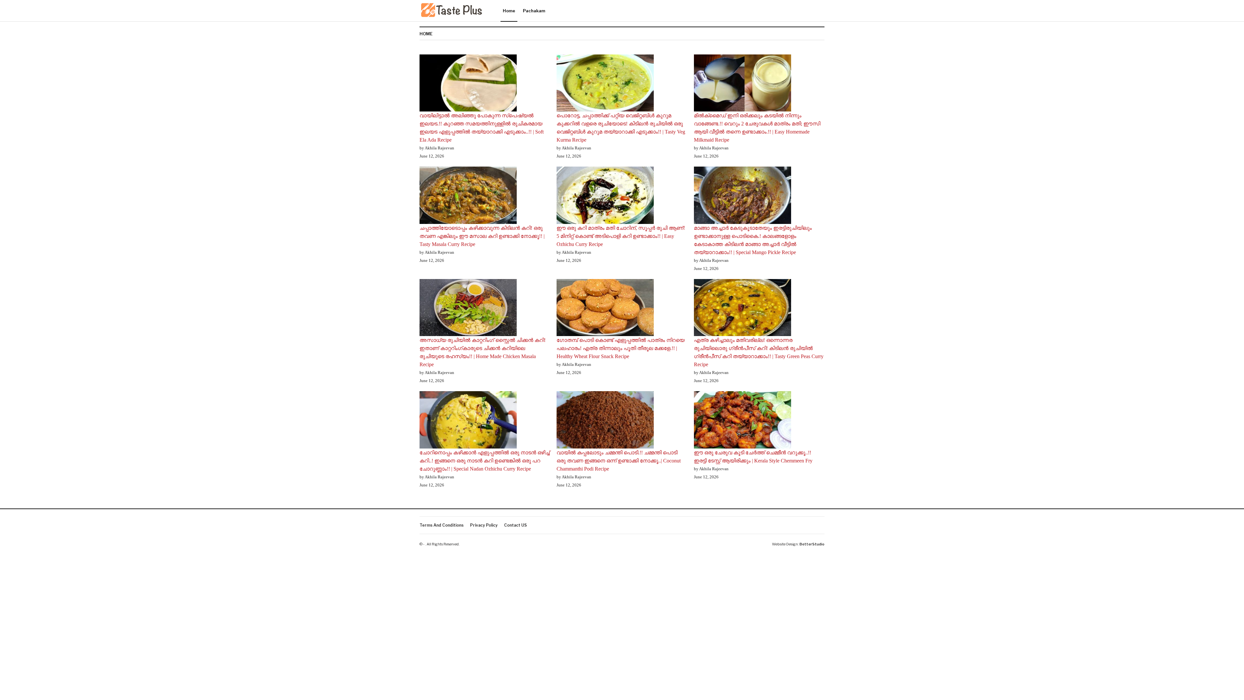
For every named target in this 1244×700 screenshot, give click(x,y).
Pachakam (534, 10)
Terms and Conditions (442, 525)
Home (509, 10)
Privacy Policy (484, 525)
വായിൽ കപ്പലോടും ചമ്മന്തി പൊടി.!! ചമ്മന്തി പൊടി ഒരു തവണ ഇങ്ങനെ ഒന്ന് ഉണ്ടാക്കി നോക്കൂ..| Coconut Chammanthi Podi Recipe (619, 461)
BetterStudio (812, 544)
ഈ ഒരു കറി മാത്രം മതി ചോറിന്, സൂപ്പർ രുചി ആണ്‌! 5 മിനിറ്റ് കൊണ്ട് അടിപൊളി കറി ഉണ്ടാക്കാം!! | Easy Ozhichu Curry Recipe (621, 236)
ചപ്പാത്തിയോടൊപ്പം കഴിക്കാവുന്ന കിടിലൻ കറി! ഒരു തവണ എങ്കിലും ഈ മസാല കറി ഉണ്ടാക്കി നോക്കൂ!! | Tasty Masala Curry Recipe (482, 236)
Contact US (515, 525)
